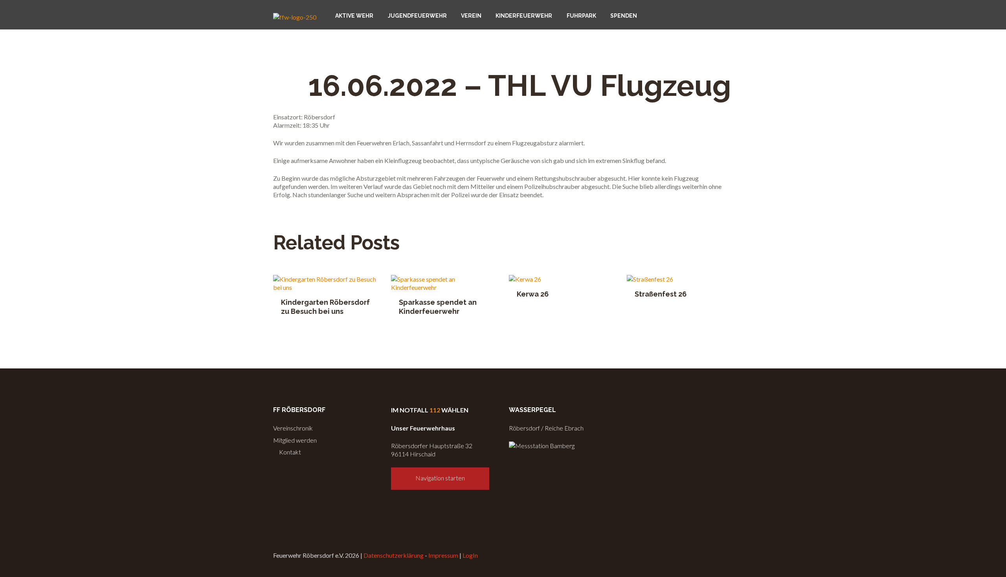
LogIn (470, 555)
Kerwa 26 (533, 294)
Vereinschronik (293, 428)
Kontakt (289, 452)
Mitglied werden (295, 440)
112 (435, 410)
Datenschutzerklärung (393, 555)
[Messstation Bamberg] (542, 445)
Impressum (443, 555)
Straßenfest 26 (661, 294)
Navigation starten (440, 478)
